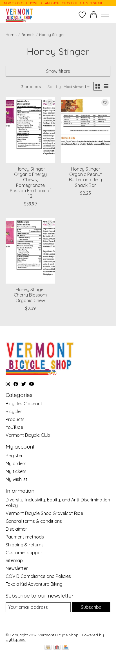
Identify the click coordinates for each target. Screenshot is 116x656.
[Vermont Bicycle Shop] (19, 15)
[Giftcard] (57, 647)
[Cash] (48, 647)
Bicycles (14, 411)
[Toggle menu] (104, 15)
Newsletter (17, 568)
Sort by (54, 86)
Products (15, 419)
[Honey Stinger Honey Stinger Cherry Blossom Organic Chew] (30, 251)
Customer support (25, 552)
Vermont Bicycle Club (28, 435)
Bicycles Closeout (24, 403)
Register (14, 455)
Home (11, 34)
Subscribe (91, 607)
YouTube (14, 427)
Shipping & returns (25, 545)
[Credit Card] (65, 647)
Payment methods (25, 537)
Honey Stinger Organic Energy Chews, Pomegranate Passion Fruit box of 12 (30, 182)
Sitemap (14, 560)
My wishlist (16, 479)
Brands (27, 34)
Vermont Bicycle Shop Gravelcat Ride (44, 513)
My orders (16, 463)
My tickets (16, 471)
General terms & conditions (34, 521)
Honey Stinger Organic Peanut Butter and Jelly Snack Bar (85, 177)
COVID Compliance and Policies (38, 576)
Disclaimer (16, 529)
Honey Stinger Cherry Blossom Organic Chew (30, 295)
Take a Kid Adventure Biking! (34, 584)
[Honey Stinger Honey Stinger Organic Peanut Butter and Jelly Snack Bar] (85, 130)
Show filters (58, 71)
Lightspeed (16, 639)
